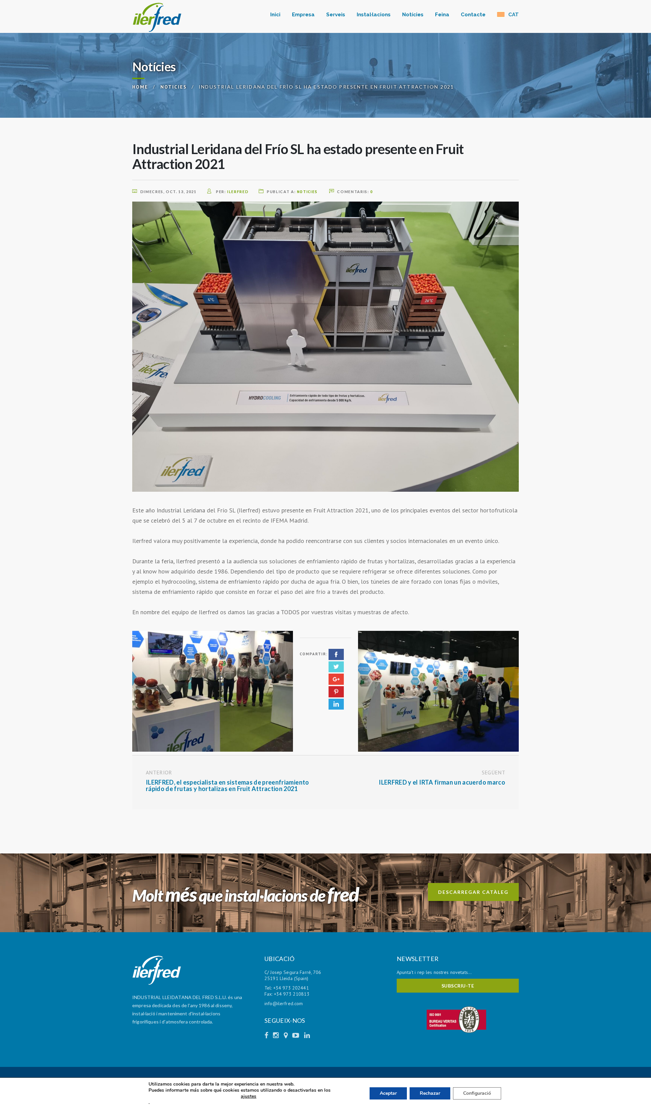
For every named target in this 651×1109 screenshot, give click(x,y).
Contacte (473, 15)
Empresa (303, 15)
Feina (442, 15)
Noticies (307, 191)
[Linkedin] (307, 1035)
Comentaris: (355, 191)
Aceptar (388, 1093)
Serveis (335, 15)
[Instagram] (276, 1035)
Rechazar (430, 1093)
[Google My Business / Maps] (286, 1035)
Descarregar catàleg (473, 892)
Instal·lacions (374, 15)
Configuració (477, 1093)
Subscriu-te (457, 986)
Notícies (412, 15)
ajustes (248, 1096)
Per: (232, 191)
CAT (513, 15)
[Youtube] (296, 1035)
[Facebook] (267, 1035)
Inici (275, 15)
